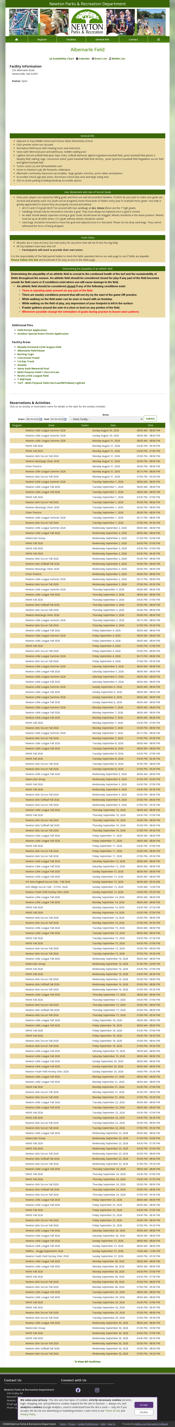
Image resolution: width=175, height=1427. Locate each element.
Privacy (71, 1423)
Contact (133, 39)
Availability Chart (63, 58)
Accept (144, 1404)
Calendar (84, 58)
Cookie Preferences (88, 1423)
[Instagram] (97, 1390)
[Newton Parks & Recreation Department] (87, 21)
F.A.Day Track (25, 361)
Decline (144, 1412)
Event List (101, 58)
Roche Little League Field (33, 375)
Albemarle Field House (31, 350)
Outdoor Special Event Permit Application (43, 333)
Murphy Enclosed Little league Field (39, 347)
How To (111, 1423)
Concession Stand (28, 357)
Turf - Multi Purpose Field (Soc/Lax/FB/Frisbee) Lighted (51, 382)
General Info (102, 39)
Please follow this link (24, 259)
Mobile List (118, 58)
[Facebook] (78, 1390)
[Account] (159, 39)
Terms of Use (112, 1410)
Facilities (71, 39)
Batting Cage (25, 354)
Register (42, 39)
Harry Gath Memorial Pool (33, 368)
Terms (63, 1423)
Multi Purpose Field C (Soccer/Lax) (38, 372)
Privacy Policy (27, 1414)
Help (103, 1423)
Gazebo (22, 365)
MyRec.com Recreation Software (151, 1423)
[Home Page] (16, 39)
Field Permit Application (32, 330)
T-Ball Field (24, 379)
